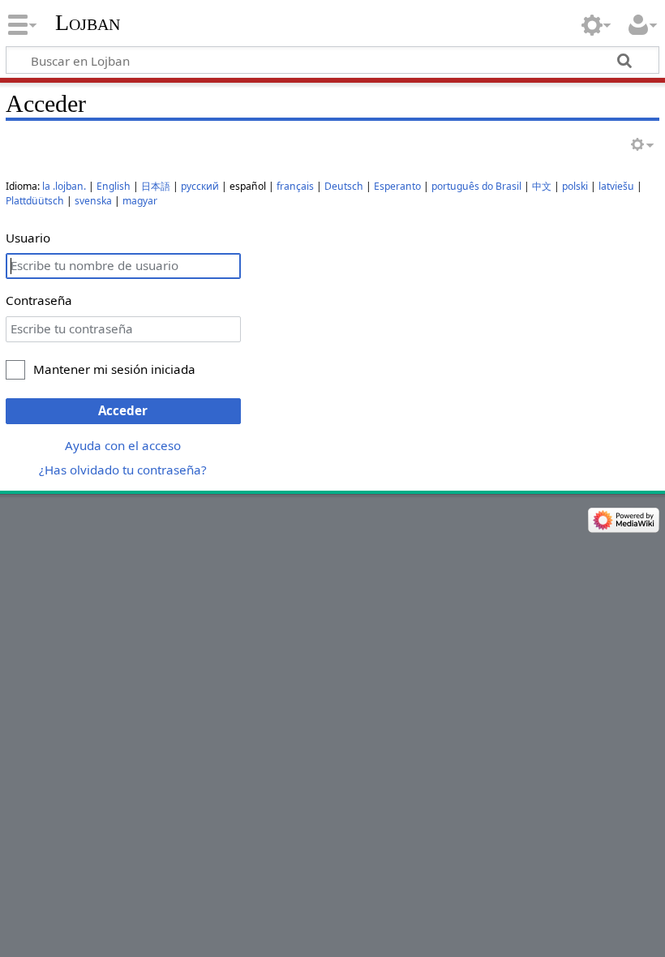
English (114, 186)
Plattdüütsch (35, 201)
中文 (541, 186)
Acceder (123, 410)
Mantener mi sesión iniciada (114, 369)
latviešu (616, 186)
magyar (139, 201)
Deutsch (343, 186)
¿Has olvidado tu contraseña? (123, 469)
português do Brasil (476, 186)
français (295, 186)
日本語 (155, 186)
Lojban (87, 22)
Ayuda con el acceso (123, 445)
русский (200, 186)
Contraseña (39, 300)
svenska (93, 201)
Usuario (28, 238)
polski (575, 186)
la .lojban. (64, 186)
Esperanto (397, 186)
